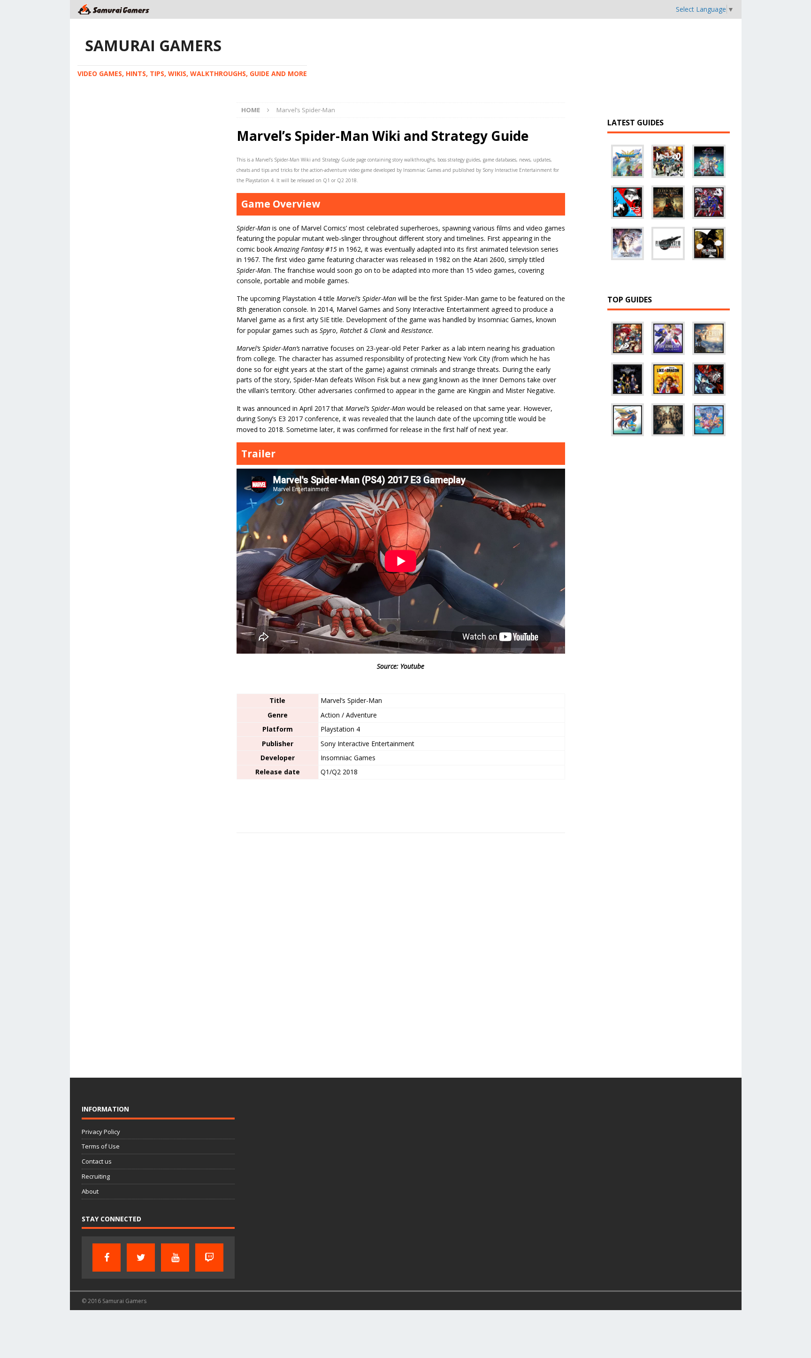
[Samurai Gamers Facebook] (106, 1257)
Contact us (97, 1161)
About (90, 1191)
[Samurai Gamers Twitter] (141, 1257)
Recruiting (96, 1176)
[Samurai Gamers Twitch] (209, 1257)
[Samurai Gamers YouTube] (175, 1257)
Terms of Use (101, 1146)
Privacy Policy (101, 1131)
